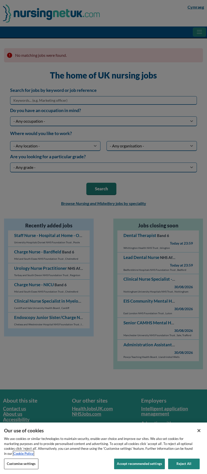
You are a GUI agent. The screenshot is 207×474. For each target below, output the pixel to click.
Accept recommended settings (139, 464)
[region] (103, 448)
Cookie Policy (23, 454)
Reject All (183, 464)
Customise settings (21, 464)
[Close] (198, 430)
